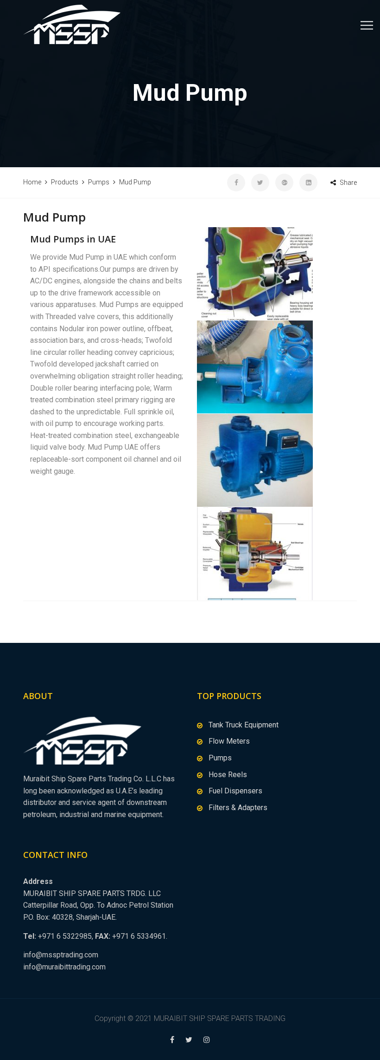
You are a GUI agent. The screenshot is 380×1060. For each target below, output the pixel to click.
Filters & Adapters (238, 807)
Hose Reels (228, 774)
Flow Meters (229, 741)
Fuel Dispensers (235, 790)
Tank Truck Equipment (244, 724)
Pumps (220, 757)
